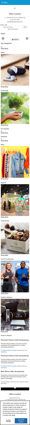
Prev (3, 38)
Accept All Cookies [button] (21, 421)
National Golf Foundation (9, 350)
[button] (3, 25)
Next (27, 38)
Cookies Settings (8, 420)
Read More (4, 352)
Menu (5, 2)
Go (25, 27)
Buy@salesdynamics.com (15, 22)
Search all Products (13, 29)
